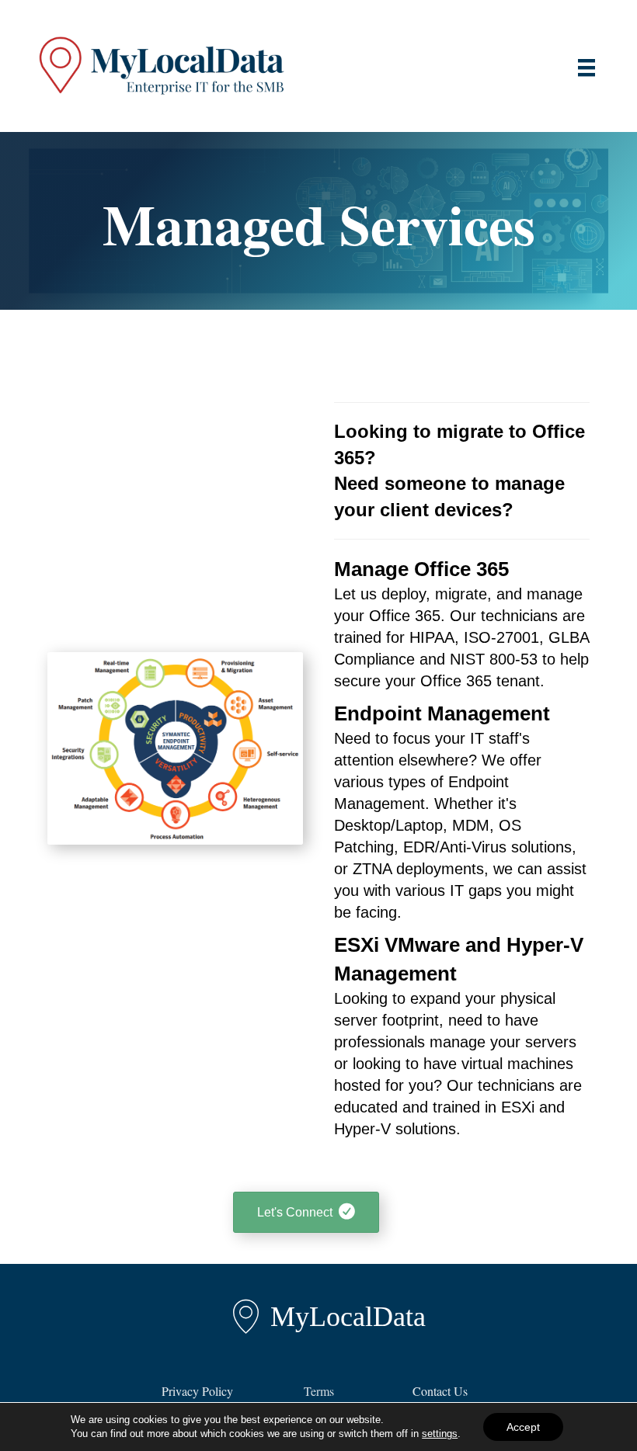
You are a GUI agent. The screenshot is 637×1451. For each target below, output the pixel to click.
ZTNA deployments (418, 868)
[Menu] (586, 67)
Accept (523, 1427)
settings (440, 1433)
